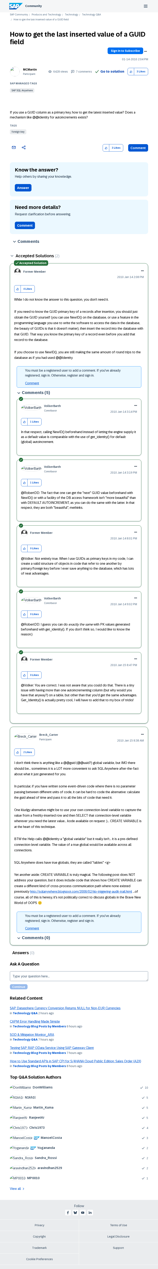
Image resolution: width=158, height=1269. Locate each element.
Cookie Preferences (39, 1259)
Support (118, 1247)
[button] (131, 71)
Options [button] (145, 51)
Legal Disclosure (118, 1236)
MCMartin (30, 69)
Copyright (39, 1236)
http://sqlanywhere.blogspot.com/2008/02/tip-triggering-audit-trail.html (81, 891)
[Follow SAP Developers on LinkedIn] (90, 1212)
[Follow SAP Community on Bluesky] (75, 1212)
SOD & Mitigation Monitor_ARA (32, 1034)
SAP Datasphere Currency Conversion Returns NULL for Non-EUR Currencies (65, 1008)
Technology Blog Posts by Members (39, 1026)
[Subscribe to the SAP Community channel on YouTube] (82, 1212)
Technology (71, 14)
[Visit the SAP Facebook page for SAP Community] (68, 1212)
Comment (138, 148)
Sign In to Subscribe (125, 50)
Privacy (39, 1225)
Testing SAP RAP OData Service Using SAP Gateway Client (52, 1048)
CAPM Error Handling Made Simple (35, 1021)
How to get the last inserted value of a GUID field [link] (41, 19)
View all (15, 1188)
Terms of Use (118, 1225)
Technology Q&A (91, 14)
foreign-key (18, 131)
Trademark (39, 1247)
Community (33, 6)
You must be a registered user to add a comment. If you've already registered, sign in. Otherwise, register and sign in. (73, 373)
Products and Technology (46, 14)
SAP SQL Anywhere (22, 90)
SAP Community (19, 14)
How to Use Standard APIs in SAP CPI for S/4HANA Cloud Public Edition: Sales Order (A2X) (75, 1061)
